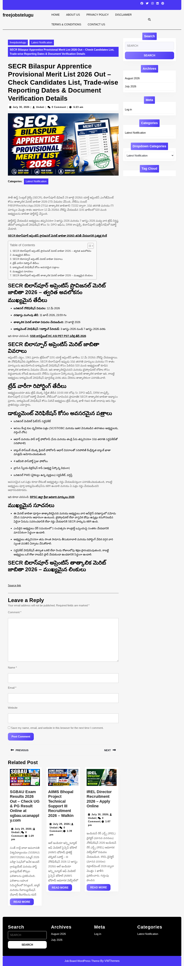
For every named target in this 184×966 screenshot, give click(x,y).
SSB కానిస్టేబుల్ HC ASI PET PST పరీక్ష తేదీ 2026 (58, 335)
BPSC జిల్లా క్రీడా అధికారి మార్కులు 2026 (52, 496)
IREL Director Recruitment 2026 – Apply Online (99, 799)
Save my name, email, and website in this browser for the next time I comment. (57, 727)
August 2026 (132, 78)
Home (55, 14)
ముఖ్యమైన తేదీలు (21, 255)
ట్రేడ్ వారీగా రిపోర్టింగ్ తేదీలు (26, 263)
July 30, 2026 (21, 107)
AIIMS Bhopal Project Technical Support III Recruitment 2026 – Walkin (60, 804)
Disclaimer (123, 14)
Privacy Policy (97, 14)
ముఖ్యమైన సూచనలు (23, 271)
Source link (14, 585)
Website (12, 707)
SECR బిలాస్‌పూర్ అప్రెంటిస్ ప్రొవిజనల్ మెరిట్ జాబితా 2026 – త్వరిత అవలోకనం (52, 251)
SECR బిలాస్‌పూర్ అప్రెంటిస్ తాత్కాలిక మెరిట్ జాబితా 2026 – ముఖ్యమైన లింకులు (53, 275)
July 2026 (130, 86)
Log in (128, 109)
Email (12, 687)
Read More (23, 902)
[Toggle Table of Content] (89, 246)
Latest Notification (41, 42)
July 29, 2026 (23, 829)
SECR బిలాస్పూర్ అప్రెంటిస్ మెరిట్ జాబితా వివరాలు (38, 259)
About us (73, 14)
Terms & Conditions (66, 24)
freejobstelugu (18, 14)
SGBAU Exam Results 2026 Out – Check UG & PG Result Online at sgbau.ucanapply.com (25, 806)
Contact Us (96, 24)
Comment (14, 612)
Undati (40, 107)
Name (12, 667)
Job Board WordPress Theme (82, 960)
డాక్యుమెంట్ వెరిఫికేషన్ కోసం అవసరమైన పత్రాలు (36, 267)
